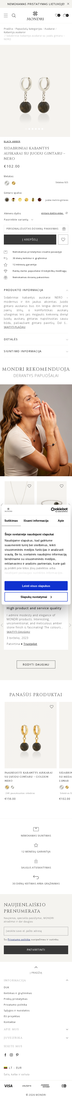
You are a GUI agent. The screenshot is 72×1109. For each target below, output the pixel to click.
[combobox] (23, 220)
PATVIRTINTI (36, 949)
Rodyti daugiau (36, 664)
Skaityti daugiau (18, 632)
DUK (6, 987)
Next (70, 625)
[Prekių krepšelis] (64, 15)
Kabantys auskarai (15, 32)
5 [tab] (39, 129)
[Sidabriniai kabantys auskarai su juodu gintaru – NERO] (12, 787)
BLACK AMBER (12, 141)
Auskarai (50, 28)
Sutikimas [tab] (11, 520)
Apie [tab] (61, 520)
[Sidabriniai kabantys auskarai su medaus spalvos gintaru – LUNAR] (62, 787)
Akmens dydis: (12, 213)
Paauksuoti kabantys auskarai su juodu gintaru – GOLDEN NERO (29, 777)
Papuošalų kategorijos (29, 28)
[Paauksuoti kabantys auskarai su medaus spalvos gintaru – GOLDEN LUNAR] (67, 787)
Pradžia (8, 28)
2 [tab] (29, 129)
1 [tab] (26, 129)
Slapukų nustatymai (34, 596)
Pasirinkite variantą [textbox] (16, 219)
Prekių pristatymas (15, 999)
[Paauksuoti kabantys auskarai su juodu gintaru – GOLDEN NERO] (7, 787)
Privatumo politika (15, 1004)
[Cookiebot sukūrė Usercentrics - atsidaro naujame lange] (51, 509)
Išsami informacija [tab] (36, 520)
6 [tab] (42, 129)
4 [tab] (36, 129)
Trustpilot (30, 644)
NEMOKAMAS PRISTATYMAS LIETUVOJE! (36, 4)
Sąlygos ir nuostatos (17, 1010)
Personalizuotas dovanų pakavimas (32, 228)
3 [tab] (32, 129)
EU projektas (12, 1016)
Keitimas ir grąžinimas (18, 993)
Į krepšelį (30, 239)
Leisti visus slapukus (36, 586)
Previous (2, 625)
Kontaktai (10, 1022)
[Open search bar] (13, 15)
